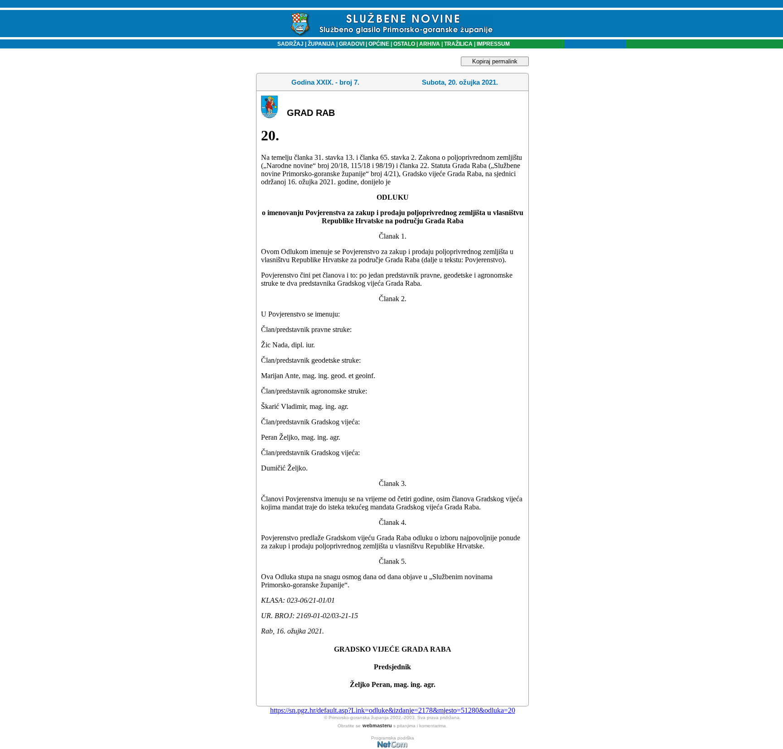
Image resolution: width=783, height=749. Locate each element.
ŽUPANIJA (321, 44)
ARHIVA (429, 44)
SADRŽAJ (288, 44)
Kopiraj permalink (494, 61)
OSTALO (404, 44)
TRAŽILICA (458, 44)
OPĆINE (378, 44)
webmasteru (377, 725)
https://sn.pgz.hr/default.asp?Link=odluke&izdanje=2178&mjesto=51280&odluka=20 (392, 710)
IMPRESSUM (493, 44)
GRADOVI (351, 44)
